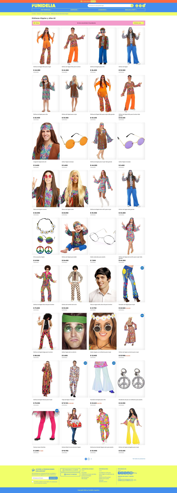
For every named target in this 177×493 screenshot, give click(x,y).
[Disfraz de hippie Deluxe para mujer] (46, 379)
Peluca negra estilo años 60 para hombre (101, 304)
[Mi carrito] (143, 5)
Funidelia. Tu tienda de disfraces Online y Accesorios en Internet (44, 5)
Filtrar (37, 23)
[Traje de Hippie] (74, 379)
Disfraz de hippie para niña (40, 114)
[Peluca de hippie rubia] (74, 188)
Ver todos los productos (139, 458)
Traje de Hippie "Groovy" (68, 399)
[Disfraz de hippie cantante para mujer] (131, 331)
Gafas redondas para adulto (97, 257)
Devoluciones (85, 477)
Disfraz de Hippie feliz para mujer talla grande (102, 114)
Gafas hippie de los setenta (69, 352)
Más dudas (84, 478)
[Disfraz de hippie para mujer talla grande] (103, 141)
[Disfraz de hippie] (131, 46)
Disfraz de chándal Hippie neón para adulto (101, 447)
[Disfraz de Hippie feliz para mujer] (46, 46)
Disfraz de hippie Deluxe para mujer (42, 399)
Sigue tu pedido (71, 474)
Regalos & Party (130, 9)
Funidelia (34, 13)
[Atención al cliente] (140, 5)
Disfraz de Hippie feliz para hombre (71, 66)
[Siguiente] (91, 459)
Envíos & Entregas (86, 475)
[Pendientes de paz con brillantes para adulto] (131, 379)
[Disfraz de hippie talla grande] (131, 188)
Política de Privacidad (104, 477)
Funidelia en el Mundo (105, 472)
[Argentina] (119, 473)
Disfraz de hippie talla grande (126, 209)
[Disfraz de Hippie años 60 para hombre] (46, 283)
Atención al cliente (71, 470)
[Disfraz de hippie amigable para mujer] (131, 426)
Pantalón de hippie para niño (98, 399)
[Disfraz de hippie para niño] (103, 46)
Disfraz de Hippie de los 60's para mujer (100, 209)
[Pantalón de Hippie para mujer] (131, 283)
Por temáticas (45, 9)
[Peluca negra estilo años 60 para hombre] (103, 283)
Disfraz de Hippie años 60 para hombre (43, 304)
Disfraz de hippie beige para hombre (43, 352)
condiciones (54, 481)
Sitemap (101, 480)
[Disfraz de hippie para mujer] (74, 93)
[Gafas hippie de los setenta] (74, 331)
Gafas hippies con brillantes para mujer (100, 352)
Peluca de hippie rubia (68, 209)
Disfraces (74, 9)
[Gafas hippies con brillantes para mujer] (103, 331)
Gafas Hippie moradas (125, 161)
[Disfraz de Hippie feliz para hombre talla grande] (131, 93)
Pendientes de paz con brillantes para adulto (130, 399)
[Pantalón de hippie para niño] (103, 379)
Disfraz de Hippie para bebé (69, 257)
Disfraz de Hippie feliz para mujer (42, 66)
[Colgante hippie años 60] (46, 141)
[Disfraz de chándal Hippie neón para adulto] (103, 426)
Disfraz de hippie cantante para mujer (129, 352)
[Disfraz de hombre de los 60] (74, 283)
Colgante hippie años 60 (39, 161)
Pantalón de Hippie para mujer (127, 304)
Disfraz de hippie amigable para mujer (129, 447)
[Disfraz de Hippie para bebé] (74, 236)
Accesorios (102, 9)
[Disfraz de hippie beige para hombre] (46, 331)
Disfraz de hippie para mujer (69, 114)
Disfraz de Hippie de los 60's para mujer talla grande (130, 257)
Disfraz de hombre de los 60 (69, 304)
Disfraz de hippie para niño (97, 66)
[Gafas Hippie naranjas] (74, 141)
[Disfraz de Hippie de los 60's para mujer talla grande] (131, 236)
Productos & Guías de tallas (89, 474)
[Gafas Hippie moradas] (131, 141)
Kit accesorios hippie (38, 257)
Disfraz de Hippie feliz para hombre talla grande (129, 115)
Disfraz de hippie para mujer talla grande (101, 161)
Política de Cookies (104, 478)
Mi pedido (84, 472)
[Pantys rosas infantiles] (46, 426)
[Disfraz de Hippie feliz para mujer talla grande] (103, 93)
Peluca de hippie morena (40, 209)
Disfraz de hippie (123, 66)
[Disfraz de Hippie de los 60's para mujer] (103, 188)
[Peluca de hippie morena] (46, 188)
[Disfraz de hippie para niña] (46, 93)
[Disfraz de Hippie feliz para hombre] (74, 46)
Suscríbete (53, 478)
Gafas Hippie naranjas (68, 161)
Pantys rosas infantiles (39, 447)
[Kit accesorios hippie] (46, 236)
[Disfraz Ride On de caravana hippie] (74, 426)
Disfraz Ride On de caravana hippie (71, 447)
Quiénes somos (103, 481)
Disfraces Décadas (46, 13)
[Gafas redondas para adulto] (103, 236)
